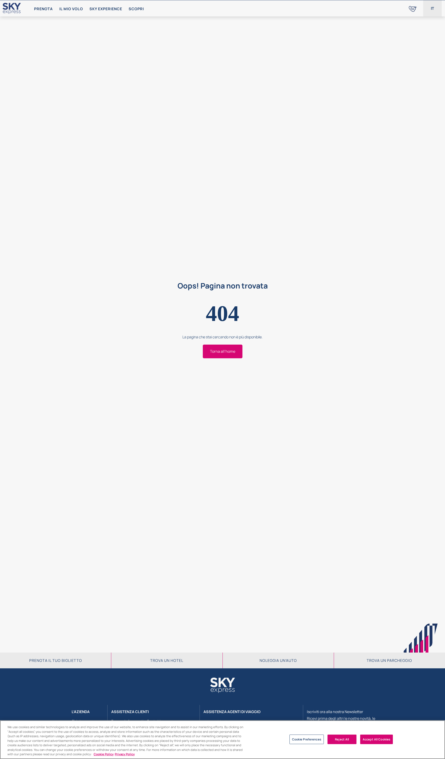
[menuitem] (412, 8)
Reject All (342, 739)
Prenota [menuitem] (43, 8)
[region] (222, 739)
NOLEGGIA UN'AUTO (278, 660)
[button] (432, 8)
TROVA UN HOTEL (166, 660)
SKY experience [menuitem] (105, 8)
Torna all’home (222, 351)
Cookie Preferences (306, 739)
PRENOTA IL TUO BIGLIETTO (55, 660)
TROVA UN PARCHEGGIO (389, 660)
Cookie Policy (104, 754)
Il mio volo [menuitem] (71, 8)
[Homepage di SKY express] (11, 8)
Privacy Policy (125, 754)
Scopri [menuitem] (136, 8)
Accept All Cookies (376, 739)
